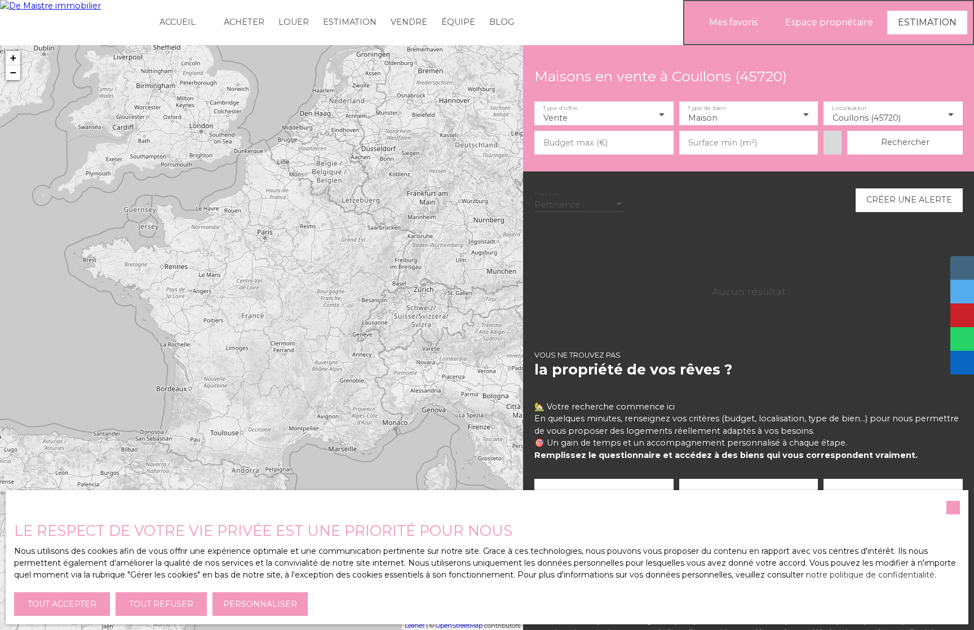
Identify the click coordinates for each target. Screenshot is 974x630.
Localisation (849, 108)
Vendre (409, 22)
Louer (293, 22)
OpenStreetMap (459, 625)
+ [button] (13, 58)
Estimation (350, 22)
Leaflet (414, 625)
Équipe (458, 22)
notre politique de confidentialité (870, 575)
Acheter (244, 22)
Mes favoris (733, 22)
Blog (501, 22)
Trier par (546, 193)
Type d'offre (560, 108)
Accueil (178, 22)
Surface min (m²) (722, 143)
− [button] (13, 72)
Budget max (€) (575, 143)
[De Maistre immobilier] (73, 22)
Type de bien (706, 108)
